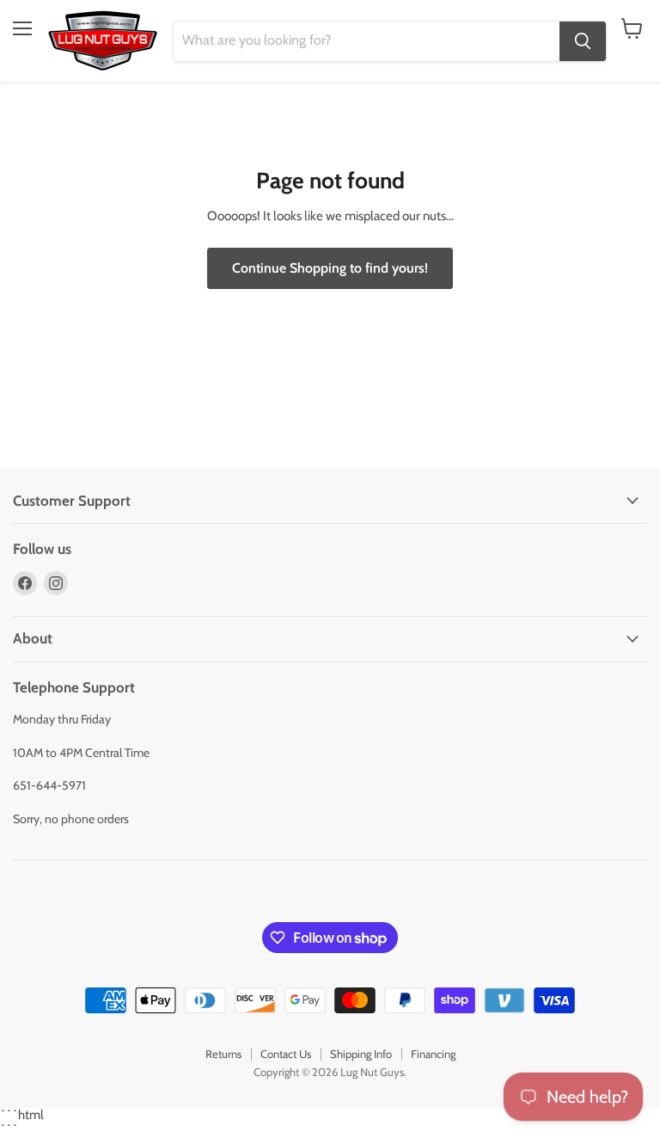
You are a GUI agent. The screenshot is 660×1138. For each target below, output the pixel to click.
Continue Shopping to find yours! (330, 268)
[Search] (582, 41)
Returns (223, 1054)
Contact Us (285, 1054)
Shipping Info (361, 1054)
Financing (433, 1054)
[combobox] (366, 41)
